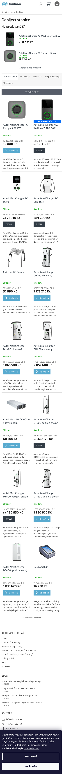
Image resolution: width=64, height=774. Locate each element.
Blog (4, 662)
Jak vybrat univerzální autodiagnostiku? (20, 695)
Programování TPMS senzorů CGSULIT (19, 688)
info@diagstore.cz (14, 719)
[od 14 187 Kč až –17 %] (47, 109)
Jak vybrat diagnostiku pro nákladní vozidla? (22, 702)
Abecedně (8, 83)
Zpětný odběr (8, 658)
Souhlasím (31, 766)
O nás (4, 638)
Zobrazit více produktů (30, 67)
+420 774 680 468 (14, 724)
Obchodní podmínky (11, 642)
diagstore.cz (12, 728)
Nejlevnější (25, 76)
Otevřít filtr (32, 92)
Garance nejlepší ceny (12, 646)
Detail (39, 150)
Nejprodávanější (52, 76)
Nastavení (31, 756)
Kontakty (6, 666)
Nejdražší (37, 76)
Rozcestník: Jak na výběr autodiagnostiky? (21, 681)
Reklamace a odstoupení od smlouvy (19, 650)
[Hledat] (41, 4)
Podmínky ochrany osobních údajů (17, 654)
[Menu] (57, 4)
